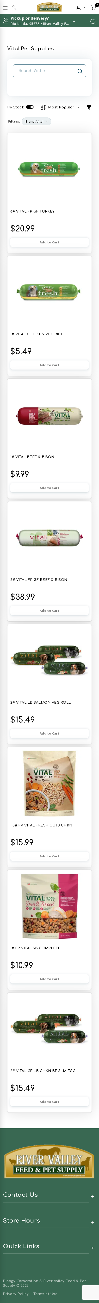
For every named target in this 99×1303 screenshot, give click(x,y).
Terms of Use (45, 1294)
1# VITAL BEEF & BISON (32, 457)
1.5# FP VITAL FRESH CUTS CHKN (41, 825)
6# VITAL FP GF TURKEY (32, 211)
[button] (80, 7)
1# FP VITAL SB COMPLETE (35, 948)
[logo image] (49, 7)
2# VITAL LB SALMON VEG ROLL (40, 702)
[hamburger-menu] (5, 7)
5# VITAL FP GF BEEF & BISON (38, 580)
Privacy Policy (16, 1294)
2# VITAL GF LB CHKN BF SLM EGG (42, 1071)
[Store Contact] (14, 7)
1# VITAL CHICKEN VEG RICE (36, 334)
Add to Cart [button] (49, 242)
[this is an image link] (49, 1161)
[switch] (30, 107)
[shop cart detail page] (93, 7)
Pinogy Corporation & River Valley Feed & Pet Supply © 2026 (44, 1283)
